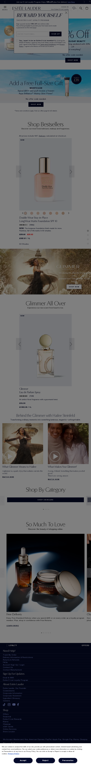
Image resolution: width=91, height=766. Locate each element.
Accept (23, 760)
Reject (45, 760)
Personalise (67, 760)
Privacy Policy (13, 754)
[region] (45, 754)
